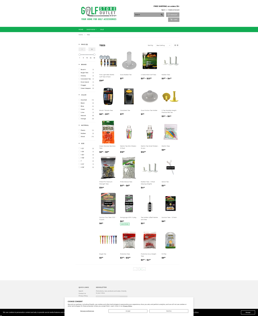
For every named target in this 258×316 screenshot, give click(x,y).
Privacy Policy (127, 306)
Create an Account (173, 10)
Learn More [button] (194, 312)
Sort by (150, 45)
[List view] (177, 45)
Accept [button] (248, 312)
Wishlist (173, 15)
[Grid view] (175, 45)
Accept (128, 311)
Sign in (163, 10)
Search (81, 291)
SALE (102, 29)
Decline (168, 311)
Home (81, 29)
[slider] (80, 55)
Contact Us (82, 293)
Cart (175, 19)
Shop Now (91, 29)
